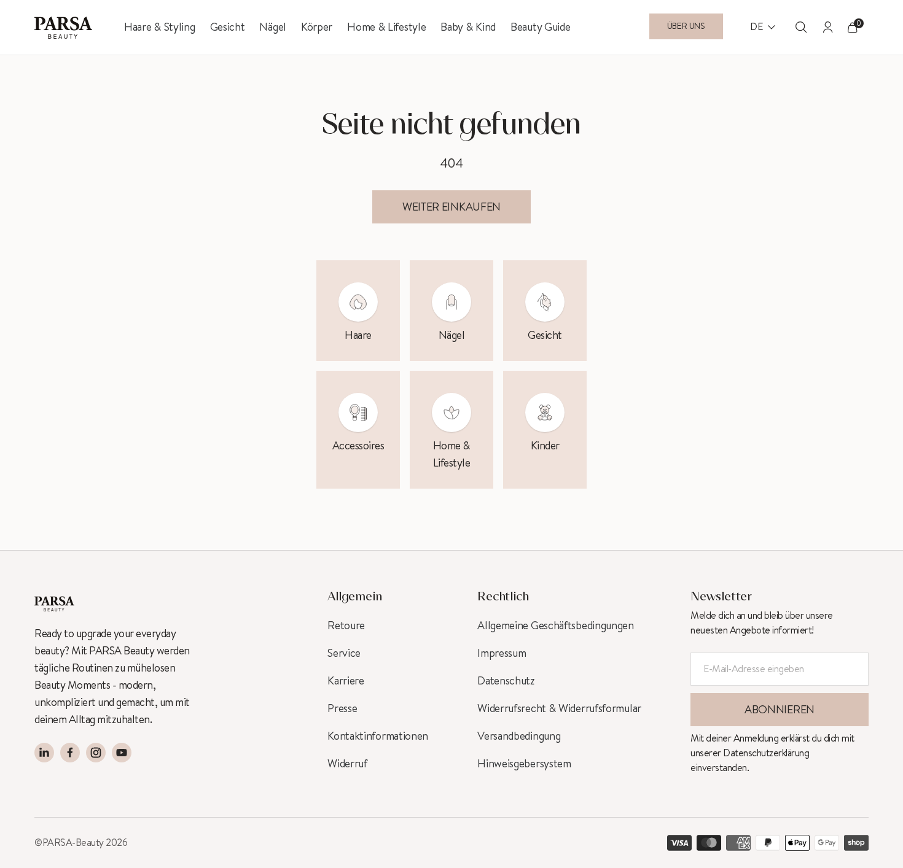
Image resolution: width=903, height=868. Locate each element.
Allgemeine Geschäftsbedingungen (555, 625)
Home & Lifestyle (386, 27)
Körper (316, 27)
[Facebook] (70, 752)
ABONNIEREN (780, 709)
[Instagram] (96, 752)
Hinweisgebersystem (524, 763)
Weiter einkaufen (451, 207)
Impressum (501, 653)
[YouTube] (121, 752)
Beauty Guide (540, 27)
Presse (342, 708)
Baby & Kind (468, 27)
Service (344, 653)
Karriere (345, 680)
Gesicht (227, 27)
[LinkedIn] (44, 752)
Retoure (346, 625)
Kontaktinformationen (377, 736)
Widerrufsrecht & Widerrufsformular (559, 708)
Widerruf (347, 763)
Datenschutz (506, 680)
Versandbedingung (518, 736)
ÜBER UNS (686, 27)
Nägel (272, 27)
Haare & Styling (159, 27)
